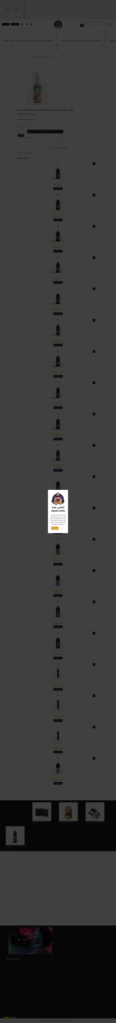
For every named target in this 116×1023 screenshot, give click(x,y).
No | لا (62, 528)
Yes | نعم (55, 528)
